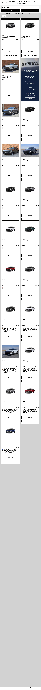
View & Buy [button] (10, 51)
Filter (31, 10)
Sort (11, 10)
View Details (6, 49)
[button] (11, 51)
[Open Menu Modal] (2, 2)
